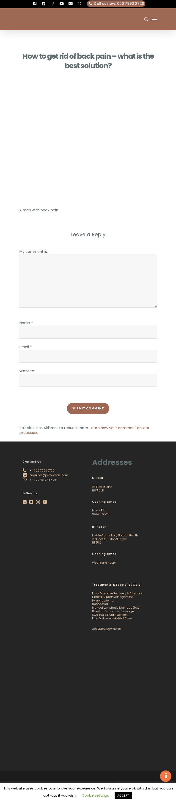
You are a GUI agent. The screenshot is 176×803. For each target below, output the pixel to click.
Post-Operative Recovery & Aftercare (117, 593)
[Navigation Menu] (154, 19)
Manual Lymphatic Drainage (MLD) (116, 608)
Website (26, 371)
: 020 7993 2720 (119, 3)
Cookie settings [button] (95, 795)
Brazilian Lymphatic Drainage (113, 611)
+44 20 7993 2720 (41, 470)
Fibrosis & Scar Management (112, 597)
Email (25, 347)
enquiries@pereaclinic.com (48, 475)
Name (26, 323)
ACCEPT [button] (123, 795)
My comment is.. (33, 251)
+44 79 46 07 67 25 (42, 480)
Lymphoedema (103, 600)
